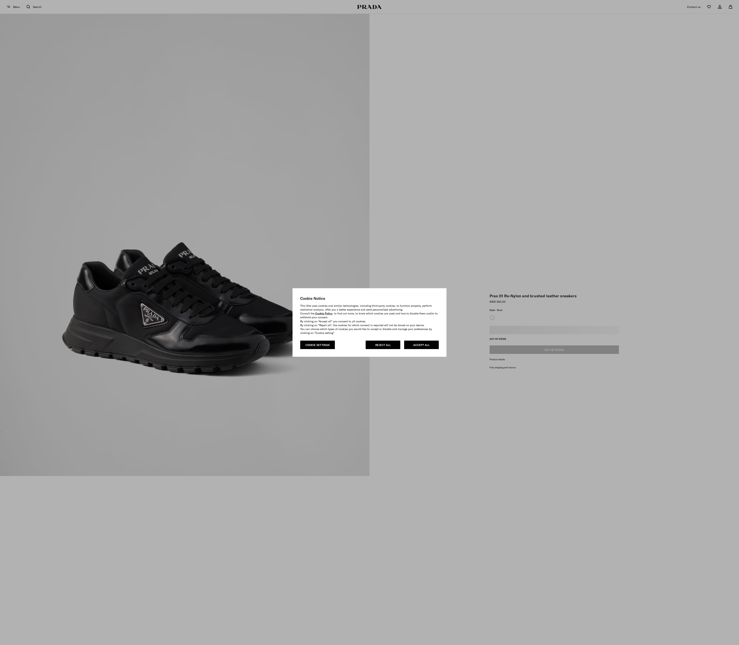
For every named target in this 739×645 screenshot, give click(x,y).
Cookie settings (317, 345)
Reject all (383, 345)
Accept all (421, 345)
